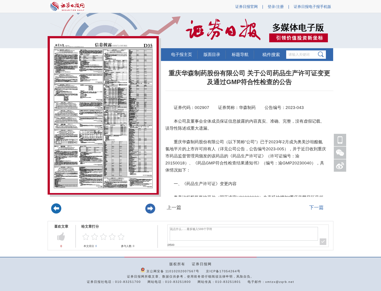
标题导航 (240, 54)
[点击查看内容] (74, 31)
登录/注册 (276, 7)
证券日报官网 (246, 7)
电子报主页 (181, 54)
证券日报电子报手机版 (312, 7)
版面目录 (212, 54)
